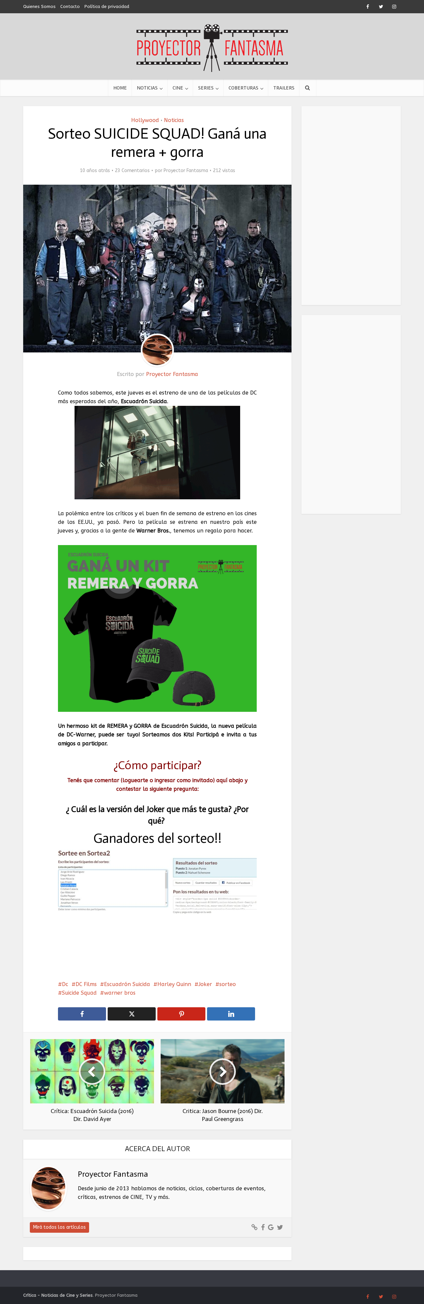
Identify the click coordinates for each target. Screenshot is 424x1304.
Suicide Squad (79, 993)
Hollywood (145, 120)
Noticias (147, 88)
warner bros (119, 993)
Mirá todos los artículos (59, 1227)
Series (206, 88)
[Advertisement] (351, 205)
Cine (178, 88)
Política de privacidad (106, 6)
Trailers (283, 88)
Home (120, 88)
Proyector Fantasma (186, 170)
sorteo (227, 984)
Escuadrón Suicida (127, 984)
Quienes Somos (39, 6)
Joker (205, 984)
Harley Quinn (174, 984)
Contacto (70, 6)
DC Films (86, 984)
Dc (65, 984)
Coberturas (243, 88)
